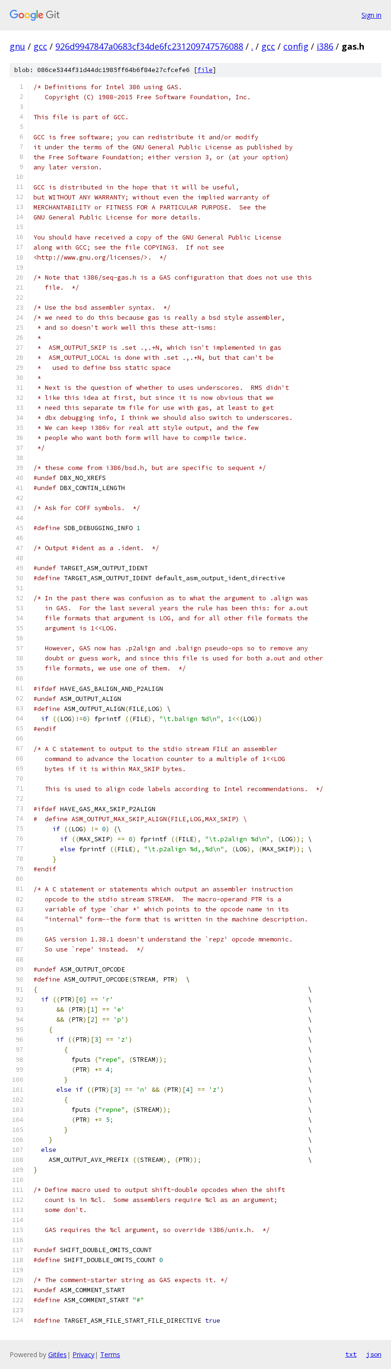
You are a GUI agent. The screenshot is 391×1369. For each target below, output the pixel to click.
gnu (17, 46)
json (373, 1354)
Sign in (371, 15)
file (205, 70)
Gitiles (57, 1354)
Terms (110, 1354)
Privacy (83, 1354)
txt (351, 1354)
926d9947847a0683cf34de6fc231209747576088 (149, 46)
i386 (325, 46)
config (296, 46)
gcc (40, 46)
